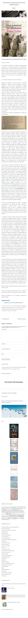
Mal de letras (4, 558)
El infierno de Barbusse (6, 534)
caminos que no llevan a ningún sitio (9, 530)
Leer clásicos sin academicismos (8, 550)
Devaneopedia (4, 396)
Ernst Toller (4, 307)
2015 (10, 507)
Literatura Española (16, 515)
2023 (8, 508)
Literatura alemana (10, 307)
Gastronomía (13, 512)
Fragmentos (7, 512)
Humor (18, 512)
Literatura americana (21, 514)
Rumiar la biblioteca (5, 569)
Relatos (10, 518)
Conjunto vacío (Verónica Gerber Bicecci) (13, 302)
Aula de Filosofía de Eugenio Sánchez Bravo (10, 527)
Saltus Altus (4, 571)
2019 (21, 507)
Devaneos (15, 510)
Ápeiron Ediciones (5, 519)
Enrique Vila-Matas (5, 544)
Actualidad (14, 508)
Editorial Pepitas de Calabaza (20, 305)
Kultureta (3, 547)
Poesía (6, 518)
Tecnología (19, 518)
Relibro (3, 567)
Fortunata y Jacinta (21, 318)
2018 (18, 507)
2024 (9, 508)
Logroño (21, 517)
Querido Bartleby (5, 566)
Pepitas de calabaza (18, 309)
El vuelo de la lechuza (6, 538)
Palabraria (4, 560)
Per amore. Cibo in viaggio (7, 564)
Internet (21, 512)
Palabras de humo (5, 561)
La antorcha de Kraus (6, 549)
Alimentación (20, 508)
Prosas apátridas (5, 190)
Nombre (4, 343)
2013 (5, 507)
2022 (5, 508)
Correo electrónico (6, 349)
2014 (8, 507)
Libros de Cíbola (5, 553)
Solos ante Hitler (16, 183)
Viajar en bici (4, 575)
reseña (14, 518)
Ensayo (22, 511)
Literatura (14, 514)
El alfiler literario (5, 533)
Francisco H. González (12, 310)
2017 (13, 305)
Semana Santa (5, 318)
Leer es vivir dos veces (6, 552)
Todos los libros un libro (6, 574)
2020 (24, 507)
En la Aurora (4, 541)
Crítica (4, 510)
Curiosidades (9, 509)
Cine (24, 508)
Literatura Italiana (15, 517)
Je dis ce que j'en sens (6, 545)
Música (3, 518)
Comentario (4, 329)
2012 (3, 507)
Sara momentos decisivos (7, 572)
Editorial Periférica (9, 511)
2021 (3, 508)
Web (2, 354)
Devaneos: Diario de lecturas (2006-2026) (14, 4)
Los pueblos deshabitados (7, 555)
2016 (12, 507)
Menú (14, 8)
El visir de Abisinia (5, 536)
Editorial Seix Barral (16, 511)
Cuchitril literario (5, 531)
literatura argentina (5, 515)
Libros (8, 513)
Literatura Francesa (7, 517)
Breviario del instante (6, 528)
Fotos (3, 512)
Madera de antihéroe (6, 556)
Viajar (22, 518)
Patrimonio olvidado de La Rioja (8, 563)
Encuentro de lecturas (6, 542)
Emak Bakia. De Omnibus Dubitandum (9, 539)
